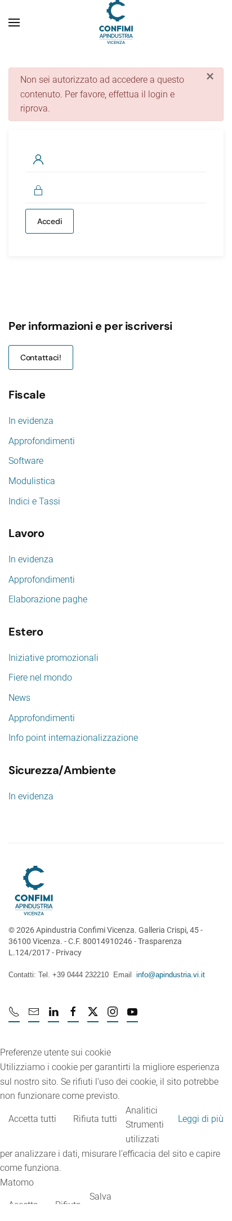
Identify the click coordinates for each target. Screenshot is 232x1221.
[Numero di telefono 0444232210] (14, 1016)
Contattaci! (40, 357)
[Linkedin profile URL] (53, 1016)
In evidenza (30, 420)
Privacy (69, 952)
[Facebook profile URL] (73, 1016)
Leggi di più (201, 1118)
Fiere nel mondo (40, 677)
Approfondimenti (41, 441)
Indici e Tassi (34, 501)
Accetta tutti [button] (32, 1118)
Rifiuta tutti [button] (95, 1118)
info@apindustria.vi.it (170, 974)
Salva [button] (100, 1196)
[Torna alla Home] (116, 22)
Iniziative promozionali (53, 657)
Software (25, 460)
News (19, 697)
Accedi (49, 221)
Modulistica (31, 481)
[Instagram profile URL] (112, 1016)
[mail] (33, 1016)
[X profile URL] (93, 1016)
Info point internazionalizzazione (73, 737)
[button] (14, 22)
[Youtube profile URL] (132, 1016)
